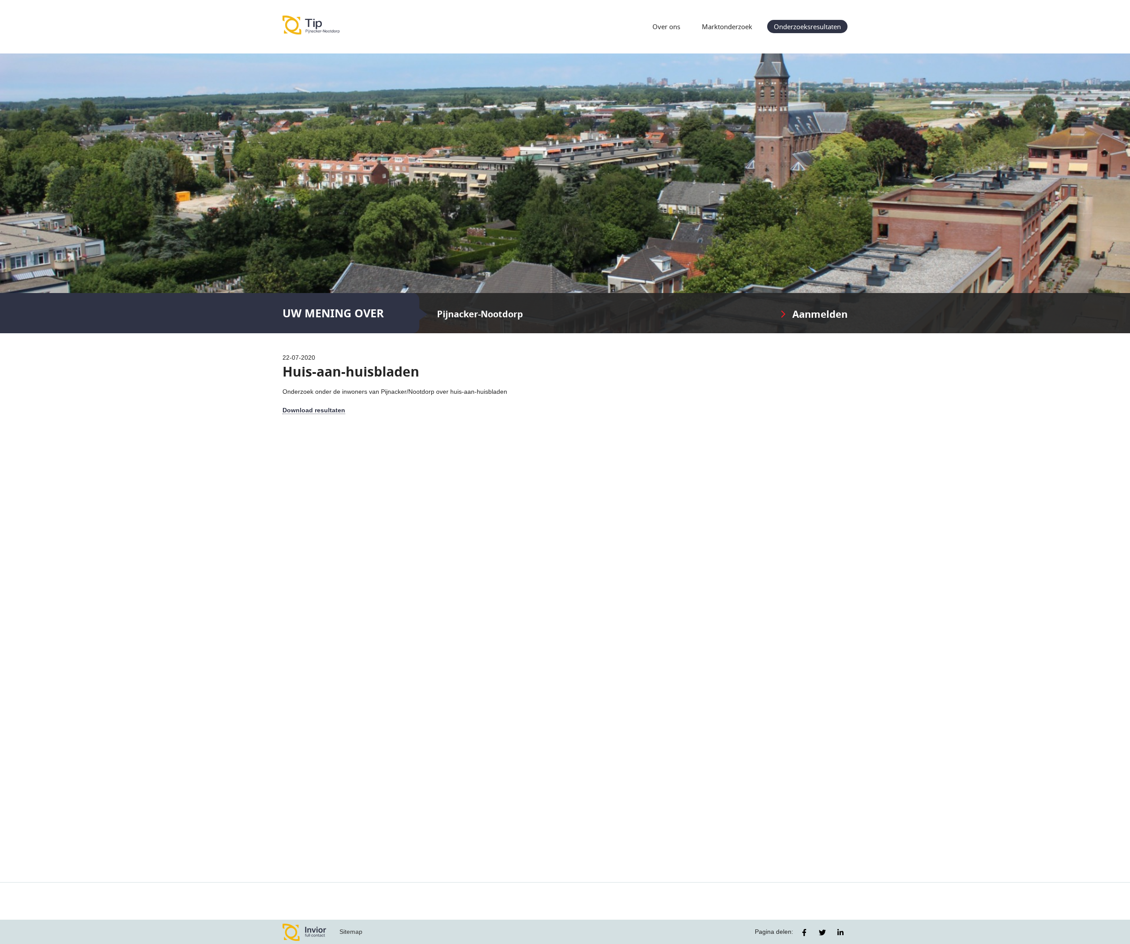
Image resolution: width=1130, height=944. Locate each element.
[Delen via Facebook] (804, 932)
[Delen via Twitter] (822, 932)
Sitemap (350, 931)
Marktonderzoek (727, 26)
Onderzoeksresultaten (807, 26)
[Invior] (304, 932)
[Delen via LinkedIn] (840, 932)
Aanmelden (820, 314)
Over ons (666, 26)
